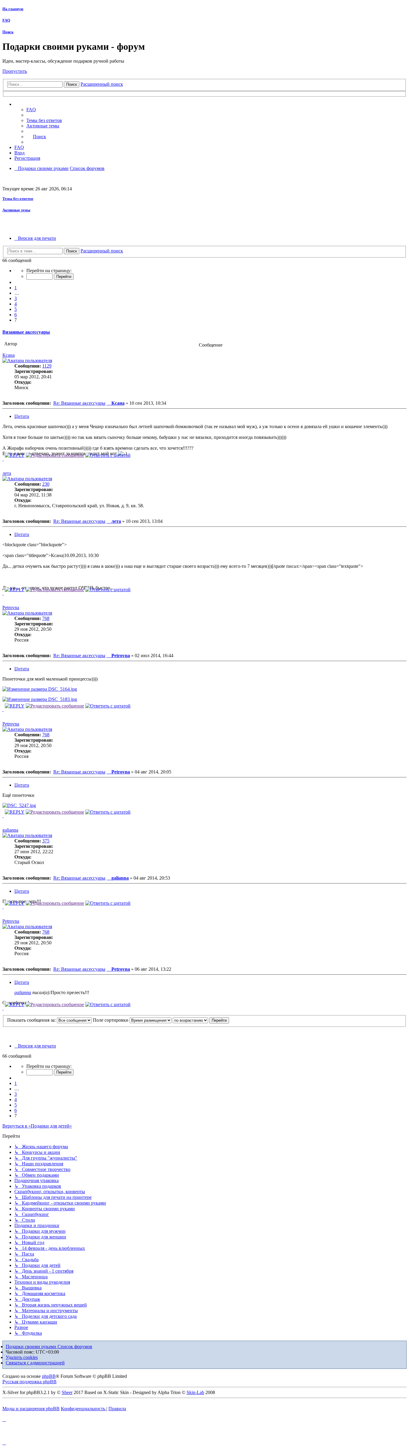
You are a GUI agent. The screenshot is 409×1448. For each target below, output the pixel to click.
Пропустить (14, 71)
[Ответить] (15, 455)
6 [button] (15, 314)
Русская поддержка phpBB (29, 1381)
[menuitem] (44, 120)
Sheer (67, 1392)
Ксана (8, 355)
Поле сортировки (111, 1020)
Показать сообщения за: (32, 1020)
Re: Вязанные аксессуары (79, 403)
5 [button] (15, 309)
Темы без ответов (17, 198)
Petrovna (10, 607)
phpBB (49, 1376)
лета (6, 473)
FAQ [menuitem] (31, 109)
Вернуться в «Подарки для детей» (37, 1125)
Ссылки (28, 104)
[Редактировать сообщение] (55, 455)
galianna (10, 830)
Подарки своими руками (31, 1346)
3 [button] (15, 298)
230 (45, 484)
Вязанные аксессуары (26, 332)
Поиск (7, 32)
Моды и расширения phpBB (31, 1408)
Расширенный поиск (102, 84)
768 (45, 618)
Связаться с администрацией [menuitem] (35, 1362)
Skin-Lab (195, 1392)
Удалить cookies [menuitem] (22, 1357)
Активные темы (16, 210)
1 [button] (15, 287)
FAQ (6, 20)
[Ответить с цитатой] (108, 455)
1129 (46, 365)
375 (45, 840)
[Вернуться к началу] (3, 458)
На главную (12, 9)
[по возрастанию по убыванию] (190, 1020)
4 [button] (15, 303)
